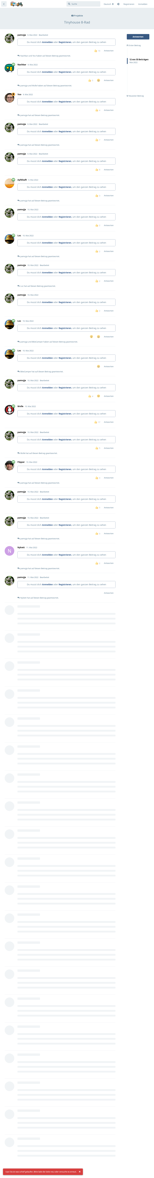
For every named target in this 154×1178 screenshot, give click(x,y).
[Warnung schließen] (79, 1172)
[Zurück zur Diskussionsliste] (4, 4)
